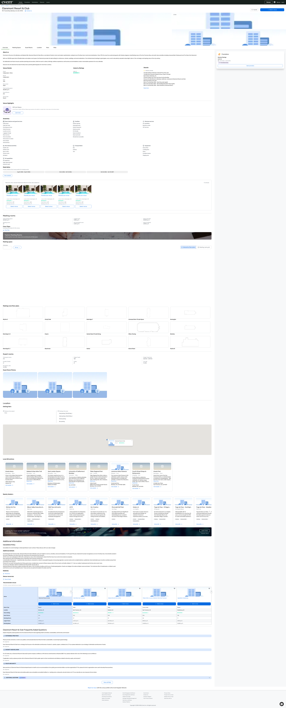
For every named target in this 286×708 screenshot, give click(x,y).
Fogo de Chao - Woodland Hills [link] (204, 507)
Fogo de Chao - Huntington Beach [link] (183, 507)
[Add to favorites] (105, 588)
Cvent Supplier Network (107, 693)
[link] (14, 501)
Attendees (5, 245)
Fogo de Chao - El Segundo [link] (162, 507)
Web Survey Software (127, 700)
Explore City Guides (106, 698)
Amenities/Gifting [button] (141, 519)
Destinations (35, 2)
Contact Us (145, 694)
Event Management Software (129, 693)
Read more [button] (29, 481)
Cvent (2, 5)
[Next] (209, 511)
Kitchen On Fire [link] (10, 507)
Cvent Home (146, 693)
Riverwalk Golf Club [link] (118, 507)
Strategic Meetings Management (130, 698)
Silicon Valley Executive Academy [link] (35, 507)
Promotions (27, 2)
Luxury (48, 2)
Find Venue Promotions (107, 696)
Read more (146, 88)
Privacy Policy (167, 693)
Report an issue (92, 687)
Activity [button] (7, 519)
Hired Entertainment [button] (35, 519)
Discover (42, 2)
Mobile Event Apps (126, 696)
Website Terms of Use (168, 696)
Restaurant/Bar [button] (78, 519)
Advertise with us (168, 698)
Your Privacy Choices (147, 698)
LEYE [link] (71, 507)
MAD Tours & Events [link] (54, 507)
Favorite (255, 9)
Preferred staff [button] (51, 519)
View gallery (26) (280, 43)
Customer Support (147, 696)
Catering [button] (71, 519)
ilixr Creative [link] (94, 507)
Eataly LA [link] (136, 507)
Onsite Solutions (105, 700)
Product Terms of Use (168, 694)
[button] (85, 29)
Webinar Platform (126, 701)
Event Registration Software (129, 694)
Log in (282, 2)
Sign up (278, 2)
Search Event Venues (106, 694)
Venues (20, 2)
